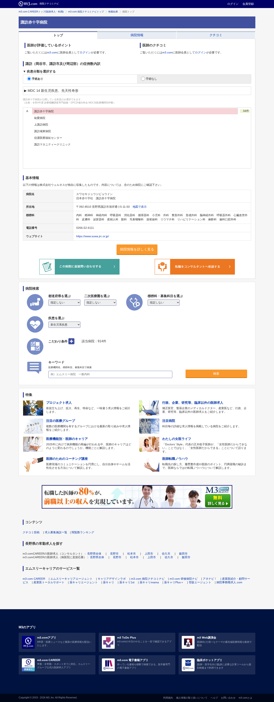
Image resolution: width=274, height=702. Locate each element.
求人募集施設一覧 (56, 532)
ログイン (232, 3)
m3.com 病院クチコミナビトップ (86, 11)
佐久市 (166, 553)
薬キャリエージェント (84, 582)
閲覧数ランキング (83, 532)
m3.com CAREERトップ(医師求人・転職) (41, 11)
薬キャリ (108, 582)
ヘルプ (214, 697)
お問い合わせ (228, 697)
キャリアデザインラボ (112, 578)
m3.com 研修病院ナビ (184, 578)
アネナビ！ (210, 578)
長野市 (114, 553)
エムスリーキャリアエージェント (71, 578)
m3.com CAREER (34, 578)
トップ (58, 35)
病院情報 (137, 35)
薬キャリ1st (126, 582)
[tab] (58, 35)
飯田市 (183, 553)
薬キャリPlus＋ (174, 582)
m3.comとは (245, 697)
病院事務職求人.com (229, 582)
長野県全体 (94, 553)
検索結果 (113, 11)
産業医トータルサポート (48, 582)
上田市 (149, 553)
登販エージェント (200, 582)
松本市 (131, 553)
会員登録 (248, 3)
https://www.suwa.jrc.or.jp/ (92, 236)
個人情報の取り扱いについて (191, 697)
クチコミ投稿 (31, 532)
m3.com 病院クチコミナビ (147, 578)
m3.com (52, 52)
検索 (216, 373)
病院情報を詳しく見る (137, 249)
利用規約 (168, 697)
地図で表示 (140, 206)
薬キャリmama (149, 582)
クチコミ (215, 35)
